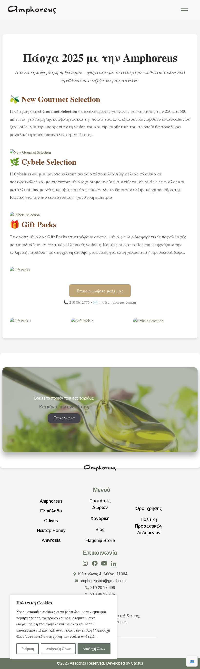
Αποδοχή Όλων (94, 648)
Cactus (137, 663)
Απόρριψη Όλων (58, 648)
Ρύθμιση (27, 648)
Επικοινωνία (100, 553)
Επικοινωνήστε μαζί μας (100, 291)
